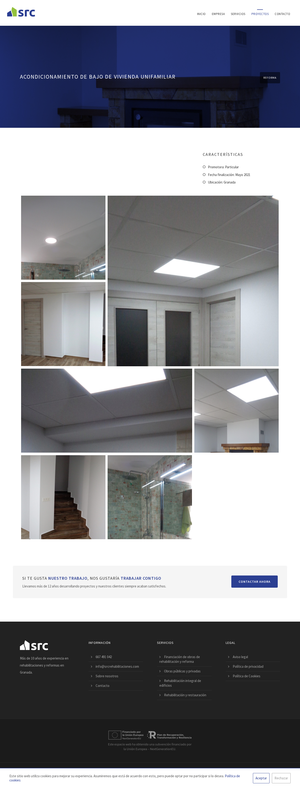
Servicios (238, 14)
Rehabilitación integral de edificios (180, 683)
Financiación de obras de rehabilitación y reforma (179, 659)
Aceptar (261, 778)
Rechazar (281, 778)
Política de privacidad (248, 666)
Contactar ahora (254, 581)
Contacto (282, 14)
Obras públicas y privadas (182, 671)
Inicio (201, 14)
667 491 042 (104, 657)
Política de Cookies (246, 676)
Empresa (218, 14)
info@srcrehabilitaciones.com (117, 666)
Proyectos (260, 14)
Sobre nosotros (107, 676)
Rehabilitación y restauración (185, 695)
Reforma (270, 77)
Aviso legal (240, 657)
